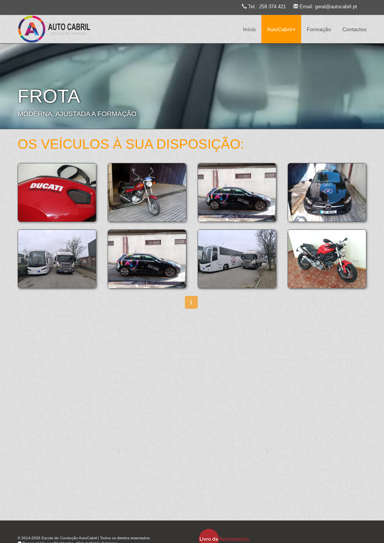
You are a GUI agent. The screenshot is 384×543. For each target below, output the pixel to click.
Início (249, 29)
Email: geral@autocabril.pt (328, 6)
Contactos (354, 29)
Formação (319, 29)
